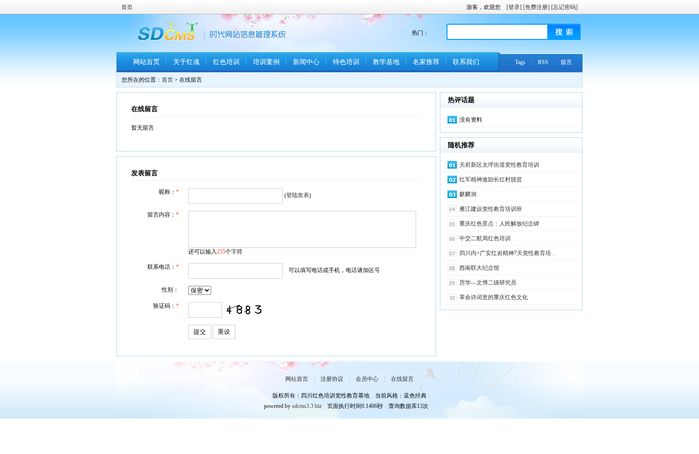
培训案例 (266, 62)
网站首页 (146, 62)
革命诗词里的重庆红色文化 (493, 297)
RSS (543, 62)
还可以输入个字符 (215, 251)
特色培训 (346, 62)
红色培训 (226, 62)
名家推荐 (426, 62)
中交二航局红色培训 (485, 238)
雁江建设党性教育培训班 (490, 209)
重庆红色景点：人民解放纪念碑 (499, 223)
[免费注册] (536, 7)
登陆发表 (297, 195)
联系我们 (466, 62)
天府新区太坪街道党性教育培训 (499, 164)
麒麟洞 (467, 194)
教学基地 (386, 62)
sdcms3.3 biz (306, 406)
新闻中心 (306, 62)
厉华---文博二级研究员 (487, 282)
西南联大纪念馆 (479, 268)
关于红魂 (186, 62)
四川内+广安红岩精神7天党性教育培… (508, 253)
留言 (566, 62)
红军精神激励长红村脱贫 (490, 179)
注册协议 (331, 379)
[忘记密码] (564, 7)
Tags (520, 62)
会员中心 (367, 379)
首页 (127, 7)
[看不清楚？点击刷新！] (243, 310)
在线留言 (402, 379)
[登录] (514, 7)
